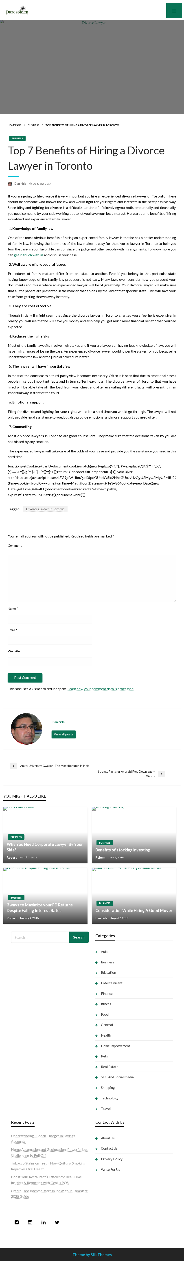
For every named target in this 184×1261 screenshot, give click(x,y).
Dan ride (20, 183)
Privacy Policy (112, 1159)
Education (108, 972)
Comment (16, 545)
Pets (104, 1056)
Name (13, 608)
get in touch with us (28, 255)
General (107, 1025)
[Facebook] (17, 1222)
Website (14, 651)
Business (33, 125)
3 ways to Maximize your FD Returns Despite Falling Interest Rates (40, 907)
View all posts (64, 734)
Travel (106, 1108)
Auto (104, 952)
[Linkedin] (44, 1222)
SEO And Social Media (117, 1077)
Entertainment (112, 983)
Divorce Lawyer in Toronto (45, 509)
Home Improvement (115, 1046)
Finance (107, 993)
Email (12, 630)
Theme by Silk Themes (92, 1254)
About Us (108, 1138)
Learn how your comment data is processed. (101, 688)
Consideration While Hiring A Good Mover (133, 910)
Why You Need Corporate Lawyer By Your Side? (45, 847)
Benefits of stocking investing (122, 849)
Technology (109, 1098)
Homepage (14, 125)
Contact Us (109, 1148)
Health (106, 1035)
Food (105, 1014)
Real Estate (109, 1067)
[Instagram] (31, 1222)
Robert (12, 857)
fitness (106, 1004)
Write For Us (110, 1169)
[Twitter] (58, 1222)
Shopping (108, 1088)
